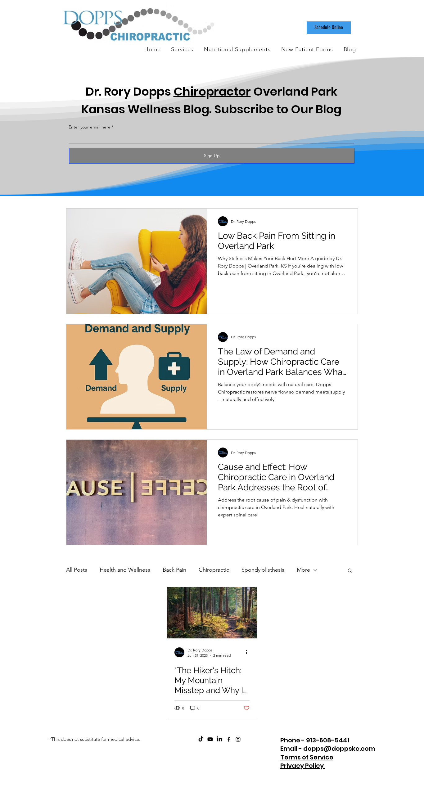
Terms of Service (306, 757)
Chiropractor (212, 91)
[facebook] (229, 739)
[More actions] (248, 652)
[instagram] (238, 739)
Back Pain (174, 569)
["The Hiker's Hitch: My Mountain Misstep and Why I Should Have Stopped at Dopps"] (212, 612)
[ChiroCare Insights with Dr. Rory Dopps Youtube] (210, 739)
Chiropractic (214, 569)
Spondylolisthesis (262, 569)
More (303, 569)
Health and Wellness (125, 569)
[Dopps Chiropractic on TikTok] (201, 739)
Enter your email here (90, 127)
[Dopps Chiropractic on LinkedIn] (219, 739)
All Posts (76, 569)
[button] (350, 571)
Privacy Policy (302, 765)
